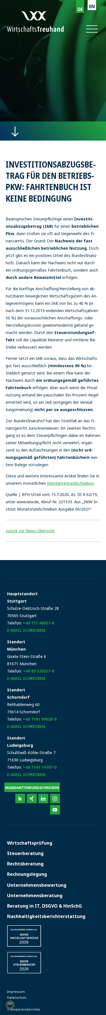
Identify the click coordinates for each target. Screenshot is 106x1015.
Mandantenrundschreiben (70, 483)
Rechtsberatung (25, 864)
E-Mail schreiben (26, 630)
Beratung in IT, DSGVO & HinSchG (44, 906)
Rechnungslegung (27, 874)
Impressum (16, 991)
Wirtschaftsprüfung (29, 843)
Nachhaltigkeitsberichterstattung (46, 916)
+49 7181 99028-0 (40, 719)
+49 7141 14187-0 (40, 767)
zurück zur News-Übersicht (30, 530)
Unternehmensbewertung (36, 885)
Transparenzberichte (23, 1009)
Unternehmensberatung (34, 895)
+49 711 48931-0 (38, 623)
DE (80, 9)
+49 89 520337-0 (38, 671)
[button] (91, 29)
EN (92, 6)
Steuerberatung (25, 853)
